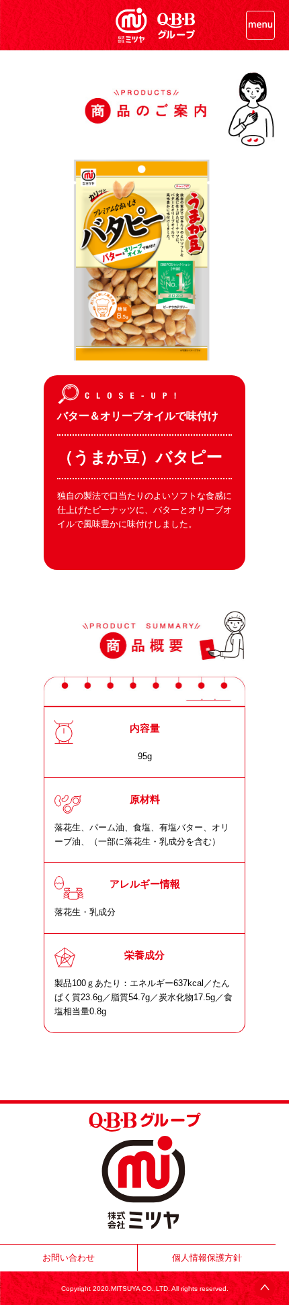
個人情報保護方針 (207, 1258)
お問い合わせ (68, 1258)
